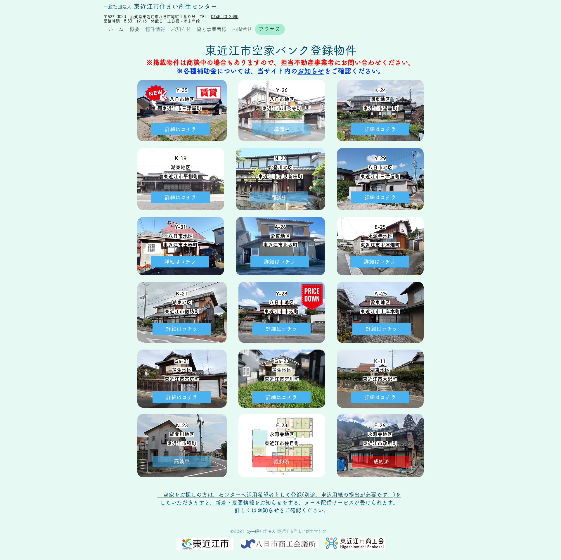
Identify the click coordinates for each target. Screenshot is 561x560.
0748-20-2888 (224, 17)
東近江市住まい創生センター (175, 6)
